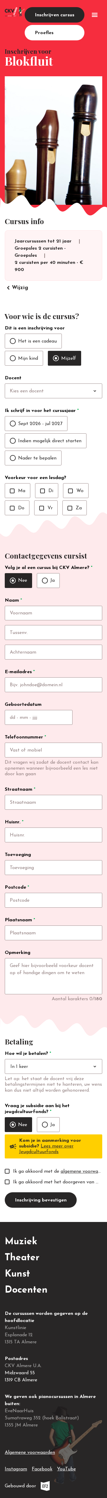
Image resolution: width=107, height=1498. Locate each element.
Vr (46, 508)
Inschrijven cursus (54, 15)
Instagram (16, 1469)
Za (74, 508)
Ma (17, 491)
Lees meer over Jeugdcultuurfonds (46, 1149)
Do (17, 508)
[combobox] (66, 391)
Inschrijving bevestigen (41, 1200)
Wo (76, 491)
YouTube (66, 1469)
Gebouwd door (40, 1487)
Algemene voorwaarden (30, 1452)
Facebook (42, 1469)
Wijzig (16, 288)
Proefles (44, 33)
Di (46, 491)
